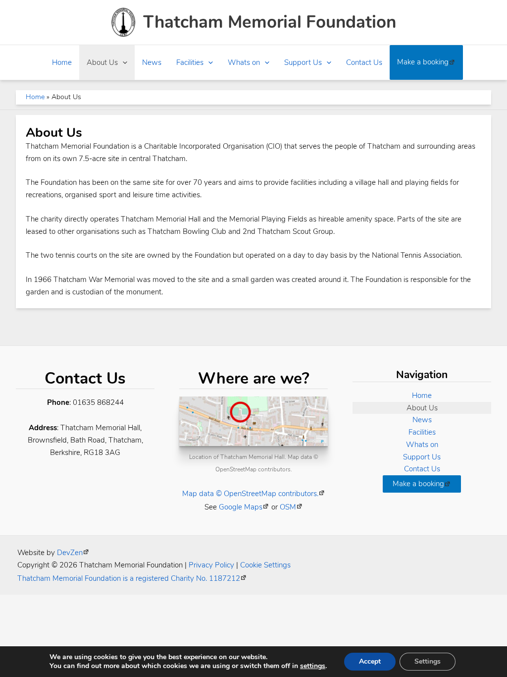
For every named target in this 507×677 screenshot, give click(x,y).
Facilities (189, 62)
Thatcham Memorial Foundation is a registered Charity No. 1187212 (128, 578)
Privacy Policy (211, 565)
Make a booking (423, 62)
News (151, 62)
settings (312, 666)
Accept (370, 661)
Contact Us (364, 62)
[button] (122, 62)
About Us (102, 62)
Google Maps (240, 507)
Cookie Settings (265, 565)
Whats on (244, 62)
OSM (288, 507)
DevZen (70, 553)
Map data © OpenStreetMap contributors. (250, 494)
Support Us (303, 62)
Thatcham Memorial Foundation (269, 22)
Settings (427, 661)
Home (62, 62)
